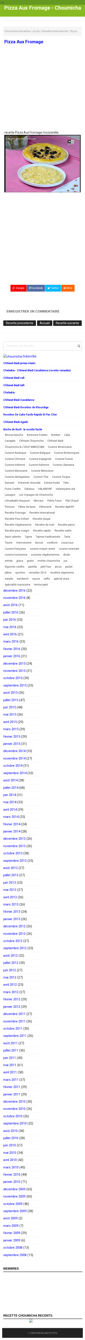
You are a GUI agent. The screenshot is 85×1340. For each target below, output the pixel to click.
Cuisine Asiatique (15, 452)
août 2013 (10, 868)
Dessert (9, 482)
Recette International (42, 512)
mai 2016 (9, 627)
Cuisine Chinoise (15, 459)
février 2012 (11, 999)
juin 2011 (9, 1058)
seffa (47, 578)
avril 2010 (10, 1160)
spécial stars (61, 578)
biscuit (39, 542)
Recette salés (62, 530)
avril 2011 (10, 1072)
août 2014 (10, 780)
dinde (66, 554)
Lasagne (10, 494)
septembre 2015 (15, 685)
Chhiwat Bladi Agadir (15, 422)
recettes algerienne (62, 572)
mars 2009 (11, 1226)
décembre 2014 (14, 751)
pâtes (8, 572)
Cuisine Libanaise (63, 464)
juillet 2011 (10, 1050)
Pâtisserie (45, 506)
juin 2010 (9, 1145)
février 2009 (11, 1233)
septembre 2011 (15, 1036)
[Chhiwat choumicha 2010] (42, 163)
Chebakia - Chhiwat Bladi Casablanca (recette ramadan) (37, 370)
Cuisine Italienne (39, 464)
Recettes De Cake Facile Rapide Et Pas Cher (30, 414)
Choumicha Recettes (43, 1333)
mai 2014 (9, 802)
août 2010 (10, 1131)
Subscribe (29, 356)
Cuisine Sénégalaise (17, 476)
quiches (20, 572)
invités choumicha (48, 560)
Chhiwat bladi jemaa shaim (19, 363)
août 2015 (10, 693)
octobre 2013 (12, 853)
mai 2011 (9, 1065)
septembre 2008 (15, 1255)
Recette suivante (67, 323)
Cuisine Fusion (64, 459)
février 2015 (11, 737)
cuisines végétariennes (45, 554)
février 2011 (11, 1087)
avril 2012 (10, 985)
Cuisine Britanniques (66, 452)
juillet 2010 (10, 1138)
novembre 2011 (14, 1021)
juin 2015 (9, 707)
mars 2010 (11, 1167)
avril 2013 (10, 897)
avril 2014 (10, 810)
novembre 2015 (14, 671)
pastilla (32, 566)
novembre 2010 (14, 1109)
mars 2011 (11, 1080)
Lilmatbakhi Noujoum (17, 500)
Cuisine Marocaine (16, 470)
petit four (46, 566)
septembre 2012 (15, 948)
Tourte (8, 542)
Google (19, 288)
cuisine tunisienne (16, 554)
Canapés (10, 440)
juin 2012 (9, 970)
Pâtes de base (27, 506)
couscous (67, 542)
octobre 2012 (12, 941)
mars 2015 (11, 729)
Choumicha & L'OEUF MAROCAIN (24, 446)
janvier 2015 (11, 744)
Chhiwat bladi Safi (13, 385)
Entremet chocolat (29, 482)
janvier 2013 (11, 919)
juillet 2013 (10, 875)
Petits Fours (54, 500)
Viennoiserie (23, 542)
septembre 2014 (15, 773)
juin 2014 (9, 795)
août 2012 (10, 956)
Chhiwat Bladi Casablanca (18, 399)
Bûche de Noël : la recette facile (22, 429)
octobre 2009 (12, 1204)
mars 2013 (11, 904)
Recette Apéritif (64, 506)
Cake (67, 434)
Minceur (39, 500)
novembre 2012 (14, 934)
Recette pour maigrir (17, 530)
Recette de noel (44, 524)
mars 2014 (11, 817)
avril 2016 (10, 634)
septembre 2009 (15, 1211)
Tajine (28, 536)
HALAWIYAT (45, 488)
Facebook (37, 288)
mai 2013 (9, 890)
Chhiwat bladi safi (13, 377)
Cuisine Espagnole (40, 459)
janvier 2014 (11, 831)
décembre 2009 (14, 1189)
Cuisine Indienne (15, 464)
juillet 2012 (10, 963)
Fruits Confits (13, 488)
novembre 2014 (14, 758)
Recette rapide (42, 530)
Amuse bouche (14, 434)
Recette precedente (19, 323)
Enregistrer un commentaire (33, 311)
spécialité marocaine (17, 584)
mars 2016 (11, 641)
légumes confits (14, 566)
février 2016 (11, 649)
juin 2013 (9, 883)
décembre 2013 (14, 839)
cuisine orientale (69, 548)
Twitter (54, 288)
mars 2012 (11, 992)
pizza (58, 566)
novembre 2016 (14, 598)
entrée (9, 560)
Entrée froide (52, 482)
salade (9, 578)
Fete (66, 482)
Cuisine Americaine (60, 446)
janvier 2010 (11, 1182)
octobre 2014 (12, 766)
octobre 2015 (12, 678)
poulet (69, 566)
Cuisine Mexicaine (42, 470)
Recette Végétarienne (18, 524)
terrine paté (41, 584)
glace (19, 560)
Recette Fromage (15, 512)
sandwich (23, 578)
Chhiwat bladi (55, 440)
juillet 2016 (10, 612)
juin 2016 (9, 620)
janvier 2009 (11, 1240)
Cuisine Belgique (40, 452)
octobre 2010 (12, 1116)
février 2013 (11, 912)
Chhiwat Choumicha (31, 440)
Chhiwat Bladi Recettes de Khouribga (25, 407)
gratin (30, 560)
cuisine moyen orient (42, 548)
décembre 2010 (14, 1102)
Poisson (10, 506)
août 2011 (10, 1043)
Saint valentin (13, 536)
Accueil (45, 323)
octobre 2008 (12, 1248)
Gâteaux (29, 488)
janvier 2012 (11, 1007)
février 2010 (11, 1175)
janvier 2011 (11, 1094)
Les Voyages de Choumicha (36, 494)
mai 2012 (9, 977)
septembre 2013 (15, 861)
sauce (36, 578)
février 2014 (11, 824)
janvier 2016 (11, 656)
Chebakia (9, 392)
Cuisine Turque (61, 476)
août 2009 (10, 1218)
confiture (52, 542)
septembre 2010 (15, 1123)
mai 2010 (9, 1153)
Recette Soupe (41, 518)
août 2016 (10, 605)
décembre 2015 (14, 664)
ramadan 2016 (37, 572)
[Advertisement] (42, 98)
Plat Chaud (71, 500)
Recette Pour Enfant (17, 518)
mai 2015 (9, 714)
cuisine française (15, 548)
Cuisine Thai (40, 476)
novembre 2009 (14, 1196)
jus (65, 560)
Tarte (67, 536)
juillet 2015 (10, 700)
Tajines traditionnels (48, 536)
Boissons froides (37, 434)
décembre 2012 (14, 926)
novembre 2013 (14, 846)
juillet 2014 (10, 788)
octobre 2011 (12, 1029)
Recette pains (66, 524)
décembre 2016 (14, 591)
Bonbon (55, 434)
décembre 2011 (14, 1014)
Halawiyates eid (65, 488)
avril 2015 (10, 722)
